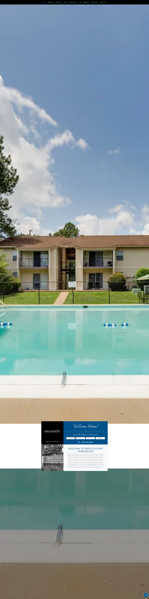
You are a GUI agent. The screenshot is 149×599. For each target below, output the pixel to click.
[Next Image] (144, 214)
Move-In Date (69, 438)
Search (100, 438)
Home (44, 2)
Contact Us (103, 2)
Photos (65, 2)
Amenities (50, 2)
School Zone (94, 2)
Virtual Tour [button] (73, 2)
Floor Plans (58, 2)
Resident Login (56, 441)
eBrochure (86, 2)
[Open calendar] (74, 438)
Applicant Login (49, 441)
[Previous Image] (4, 214)
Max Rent (88, 438)
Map (80, 2)
